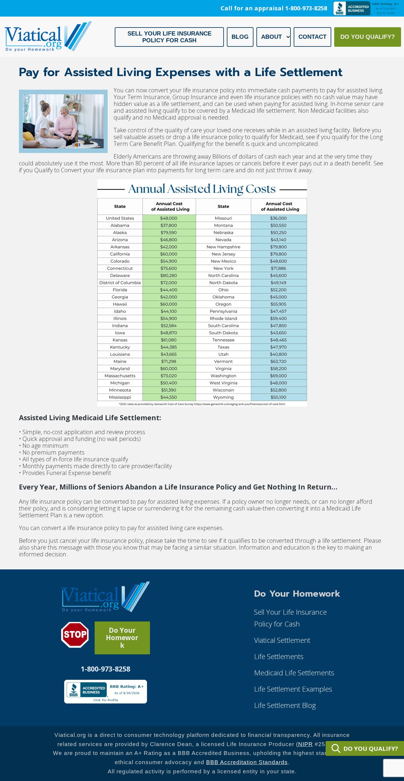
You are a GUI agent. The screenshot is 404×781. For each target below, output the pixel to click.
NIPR (305, 744)
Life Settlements (278, 656)
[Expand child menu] (288, 37)
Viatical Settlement (282, 640)
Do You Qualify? (367, 36)
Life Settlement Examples (293, 689)
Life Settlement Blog (285, 705)
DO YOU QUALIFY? (370, 749)
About (271, 36)
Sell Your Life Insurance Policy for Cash (169, 37)
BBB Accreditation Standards (247, 762)
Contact (312, 36)
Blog (240, 36)
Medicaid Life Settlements (294, 672)
